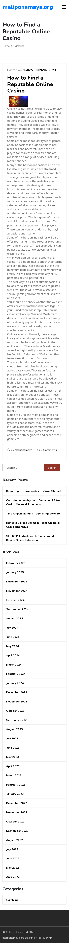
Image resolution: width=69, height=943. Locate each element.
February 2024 (15, 673)
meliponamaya (23, 450)
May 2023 (12, 757)
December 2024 (16, 581)
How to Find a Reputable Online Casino (30, 84)
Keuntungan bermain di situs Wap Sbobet (33, 491)
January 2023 (15, 793)
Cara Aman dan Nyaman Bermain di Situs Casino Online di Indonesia (33, 502)
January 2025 (15, 572)
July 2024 (12, 627)
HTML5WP (45, 937)
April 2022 (13, 877)
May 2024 (12, 646)
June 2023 (12, 747)
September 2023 (17, 720)
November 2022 (16, 812)
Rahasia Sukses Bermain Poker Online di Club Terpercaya (33, 524)
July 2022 (12, 849)
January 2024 (15, 683)
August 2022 (14, 840)
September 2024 (17, 609)
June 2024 (12, 637)
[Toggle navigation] (64, 7)
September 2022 (17, 830)
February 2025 (15, 563)
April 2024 (13, 655)
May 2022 (12, 867)
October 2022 (15, 821)
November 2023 (16, 701)
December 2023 (16, 692)
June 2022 (12, 858)
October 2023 (15, 710)
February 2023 (15, 784)
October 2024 (15, 600)
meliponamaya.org (22, 7)
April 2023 (13, 766)
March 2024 (14, 664)
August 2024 (14, 618)
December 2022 (16, 803)
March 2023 (14, 775)
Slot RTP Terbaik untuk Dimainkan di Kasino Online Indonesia (30, 538)
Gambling (12, 900)
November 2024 (16, 590)
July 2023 (12, 738)
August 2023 (14, 729)
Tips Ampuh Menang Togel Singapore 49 (33, 513)
